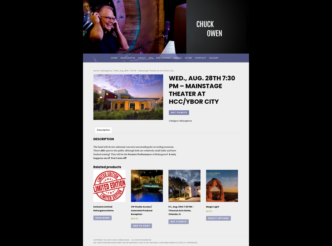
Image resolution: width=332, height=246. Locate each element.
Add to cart (141, 225)
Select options (218, 218)
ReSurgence (106, 70)
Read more (102, 217)
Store (188, 57)
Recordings (163, 57)
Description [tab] (103, 129)
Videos (178, 57)
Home (114, 57)
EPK (151, 57)
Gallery (214, 57)
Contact (200, 57)
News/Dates (127, 57)
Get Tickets (179, 112)
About (142, 57)
